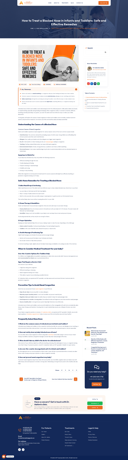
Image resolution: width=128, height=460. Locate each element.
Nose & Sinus (68, 434)
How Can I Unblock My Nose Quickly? (62, 379)
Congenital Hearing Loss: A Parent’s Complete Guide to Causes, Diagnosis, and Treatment (99, 349)
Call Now (103, 3)
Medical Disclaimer (93, 440)
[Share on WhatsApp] (72, 370)
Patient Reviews (45, 440)
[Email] (95, 83)
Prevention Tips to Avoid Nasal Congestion (95, 106)
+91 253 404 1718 (96, 377)
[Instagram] (76, 370)
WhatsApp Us (94, 403)
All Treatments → (69, 445)
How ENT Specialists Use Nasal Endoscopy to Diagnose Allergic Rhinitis (35, 379)
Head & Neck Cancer (70, 442)
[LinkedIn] (91, 83)
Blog (72, 3)
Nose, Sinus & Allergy (42, 28)
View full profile (90, 79)
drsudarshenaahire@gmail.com (96, 379)
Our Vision (44, 431)
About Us (56, 3)
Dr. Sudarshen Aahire (98, 67)
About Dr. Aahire (45, 437)
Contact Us (79, 3)
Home (49, 3)
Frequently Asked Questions (92, 108)
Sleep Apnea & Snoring (70, 440)
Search (90, 48)
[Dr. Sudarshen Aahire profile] (89, 68)
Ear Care (67, 431)
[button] (48, 89)
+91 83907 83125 (27, 429)
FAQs (89, 431)
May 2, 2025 (23, 84)
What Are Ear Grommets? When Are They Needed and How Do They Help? (99, 332)
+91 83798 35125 (27, 431)
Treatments (65, 3)
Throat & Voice (68, 437)
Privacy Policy (91, 434)
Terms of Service (92, 437)
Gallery (43, 434)
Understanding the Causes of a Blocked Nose (96, 97)
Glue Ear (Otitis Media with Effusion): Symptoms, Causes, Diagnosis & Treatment (99, 340)
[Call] (98, 83)
